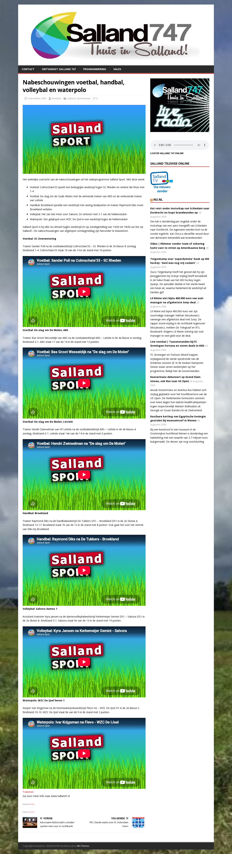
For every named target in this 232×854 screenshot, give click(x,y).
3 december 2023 (37, 98)
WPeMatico (31, 804)
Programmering (94, 69)
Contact (28, 69)
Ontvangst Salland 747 (59, 69)
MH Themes (83, 845)
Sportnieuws (84, 98)
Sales (117, 69)
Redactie (56, 98)
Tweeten (28, 792)
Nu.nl (158, 200)
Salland (71, 98)
